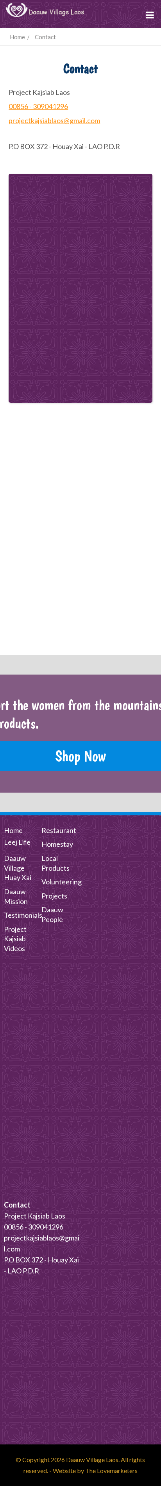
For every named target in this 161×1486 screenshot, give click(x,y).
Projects (54, 895)
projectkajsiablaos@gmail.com (54, 120)
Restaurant (58, 830)
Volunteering (61, 881)
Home (13, 830)
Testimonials (23, 915)
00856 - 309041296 (38, 106)
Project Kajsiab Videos (15, 939)
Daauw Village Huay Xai (17, 868)
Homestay (57, 844)
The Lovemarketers (111, 1470)
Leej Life (17, 842)
